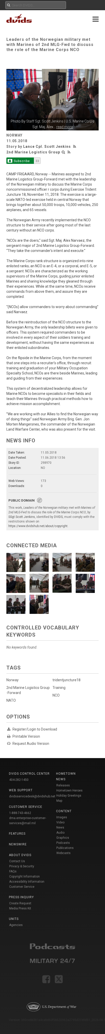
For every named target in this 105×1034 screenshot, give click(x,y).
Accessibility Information (26, 881)
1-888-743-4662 (20, 813)
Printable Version (26, 736)
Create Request (20, 903)
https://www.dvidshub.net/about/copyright (38, 526)
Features (17, 833)
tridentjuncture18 (66, 680)
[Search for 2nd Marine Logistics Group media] (63, 152)
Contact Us (17, 861)
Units (14, 919)
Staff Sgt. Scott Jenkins (44, 121)
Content (64, 811)
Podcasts (63, 843)
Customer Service (21, 887)
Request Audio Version (30, 743)
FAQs (13, 871)
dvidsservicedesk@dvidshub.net (32, 796)
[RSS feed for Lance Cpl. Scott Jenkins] (75, 146)
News (60, 827)
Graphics (62, 838)
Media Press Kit (20, 908)
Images (61, 817)
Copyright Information (24, 876)
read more (64, 127)
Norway (12, 680)
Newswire (18, 844)
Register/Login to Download (34, 729)
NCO (56, 695)
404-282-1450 (19, 780)
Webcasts (63, 853)
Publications (65, 848)
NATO (11, 700)
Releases (63, 785)
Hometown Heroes (69, 790)
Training (58, 688)
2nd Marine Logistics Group (33, 152)
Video (60, 822)
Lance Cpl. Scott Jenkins (47, 146)
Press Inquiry (21, 897)
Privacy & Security (21, 866)
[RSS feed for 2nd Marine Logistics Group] (69, 152)
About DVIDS (20, 855)
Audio (60, 832)
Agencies (16, 925)
